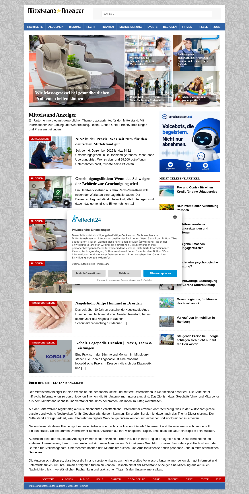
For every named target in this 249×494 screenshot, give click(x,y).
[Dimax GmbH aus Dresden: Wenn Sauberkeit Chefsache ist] (148, 89)
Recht (90, 26)
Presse (203, 26)
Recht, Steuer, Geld (104, 125)
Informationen (38, 125)
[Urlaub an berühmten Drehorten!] (50, 277)
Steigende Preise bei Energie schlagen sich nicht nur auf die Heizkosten (198, 340)
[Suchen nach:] (157, 14)
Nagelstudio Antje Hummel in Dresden (108, 303)
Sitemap (84, 486)
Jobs (216, 26)
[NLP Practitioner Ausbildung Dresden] (166, 209)
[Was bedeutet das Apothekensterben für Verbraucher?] (148, 53)
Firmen (187, 26)
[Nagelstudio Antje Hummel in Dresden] (50, 317)
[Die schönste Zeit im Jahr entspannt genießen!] (196, 89)
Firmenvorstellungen (133, 125)
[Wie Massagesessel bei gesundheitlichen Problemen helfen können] (76, 71)
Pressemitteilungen (48, 129)
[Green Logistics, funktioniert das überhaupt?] (166, 302)
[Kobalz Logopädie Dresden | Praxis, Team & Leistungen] (50, 356)
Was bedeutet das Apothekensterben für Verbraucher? (142, 61)
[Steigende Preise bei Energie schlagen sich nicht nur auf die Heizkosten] (166, 339)
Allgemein (55, 26)
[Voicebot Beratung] (189, 169)
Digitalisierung (130, 26)
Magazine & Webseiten (66, 486)
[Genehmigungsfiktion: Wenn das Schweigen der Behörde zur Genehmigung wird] (50, 193)
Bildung (75, 26)
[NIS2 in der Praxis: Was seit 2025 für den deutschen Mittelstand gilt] (50, 152)
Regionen (170, 26)
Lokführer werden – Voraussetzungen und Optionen (192, 228)
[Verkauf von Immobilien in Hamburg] (166, 321)
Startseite (35, 26)
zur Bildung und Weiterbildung (68, 125)
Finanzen (107, 26)
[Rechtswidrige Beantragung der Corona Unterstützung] (166, 284)
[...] (137, 164)
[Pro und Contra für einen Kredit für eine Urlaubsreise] (166, 191)
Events (152, 26)
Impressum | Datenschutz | (42, 486)
